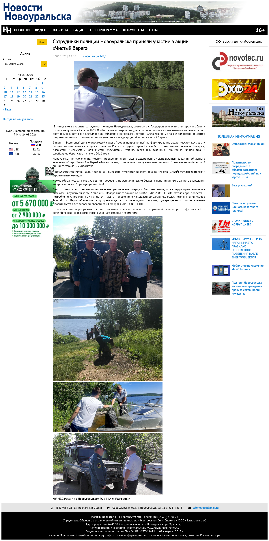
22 (37, 96)
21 (30, 96)
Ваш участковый (242, 185)
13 (24, 92)
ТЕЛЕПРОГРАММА (103, 30)
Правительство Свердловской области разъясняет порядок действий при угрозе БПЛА (246, 170)
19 (18, 96)
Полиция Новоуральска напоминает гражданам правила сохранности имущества (247, 288)
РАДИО (78, 30)
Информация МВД (94, 56)
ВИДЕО (40, 30)
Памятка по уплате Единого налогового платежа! (245, 206)
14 (30, 92)
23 (43, 96)
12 (18, 92)
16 (43, 92)
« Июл (7, 109)
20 (24, 96)
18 (12, 96)
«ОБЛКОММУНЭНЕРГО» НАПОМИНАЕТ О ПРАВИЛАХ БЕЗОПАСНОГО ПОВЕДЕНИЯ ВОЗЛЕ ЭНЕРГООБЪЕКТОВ (247, 248)
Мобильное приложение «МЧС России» (248, 267)
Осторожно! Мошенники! (248, 144)
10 (5, 92)
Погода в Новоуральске (18, 119)
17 (5, 96)
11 (12, 92)
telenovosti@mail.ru (206, 507)
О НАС (154, 30)
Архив (7, 59)
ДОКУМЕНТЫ (133, 30)
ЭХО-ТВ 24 (60, 30)
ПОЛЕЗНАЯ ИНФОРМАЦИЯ (238, 136)
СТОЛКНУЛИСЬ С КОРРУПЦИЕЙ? (242, 222)
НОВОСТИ (22, 30)
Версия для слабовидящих (242, 41)
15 (37, 92)
